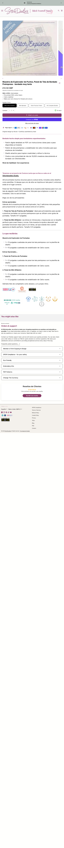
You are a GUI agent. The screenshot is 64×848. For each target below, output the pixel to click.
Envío (12, 90)
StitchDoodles (8, 431)
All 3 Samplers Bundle (52, 105)
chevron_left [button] (3, 3)
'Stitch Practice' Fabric (36, 105)
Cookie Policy (35, 415)
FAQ (33, 425)
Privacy (34, 418)
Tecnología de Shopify (25, 431)
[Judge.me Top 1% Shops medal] (54, 299)
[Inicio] (30, 10)
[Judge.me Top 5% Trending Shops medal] (41, 304)
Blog (33, 423)
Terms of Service (36, 410)
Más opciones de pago (32, 123)
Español (4, 409)
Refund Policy (35, 412)
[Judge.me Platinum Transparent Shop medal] (35, 299)
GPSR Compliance (36, 407)
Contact (34, 428)
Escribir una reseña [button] (32, 395)
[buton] (4, 409)
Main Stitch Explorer (9, 105)
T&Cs (33, 420)
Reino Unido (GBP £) (15, 409)
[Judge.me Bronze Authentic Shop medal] (48, 299)
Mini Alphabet (22, 105)
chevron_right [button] (61, 3)
